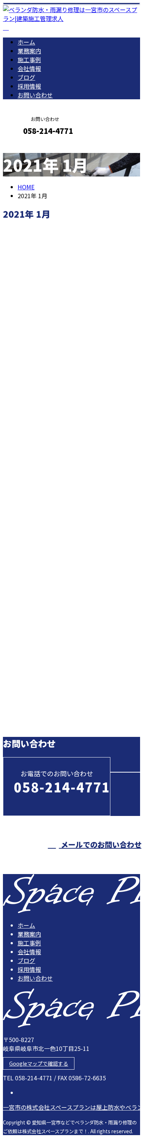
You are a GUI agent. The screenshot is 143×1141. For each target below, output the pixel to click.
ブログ (26, 77)
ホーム (26, 42)
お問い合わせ (35, 94)
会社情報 (29, 68)
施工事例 (29, 59)
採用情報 (29, 86)
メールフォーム (28, 146)
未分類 (41, 422)
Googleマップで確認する (38, 1063)
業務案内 (29, 50)
